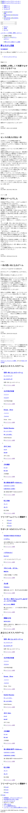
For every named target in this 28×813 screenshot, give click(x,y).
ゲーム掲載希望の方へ (10, 805)
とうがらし (7, 539)
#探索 (5, 28)
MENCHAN (7, 621)
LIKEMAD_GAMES (9, 485)
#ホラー (6, 26)
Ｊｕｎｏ (6, 413)
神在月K (6, 571)
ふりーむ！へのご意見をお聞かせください (15, 807)
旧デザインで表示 (9, 802)
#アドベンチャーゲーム (10, 56)
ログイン (19, 33)
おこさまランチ (8, 375)
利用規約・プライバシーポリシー (13, 797)
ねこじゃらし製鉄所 (9, 604)
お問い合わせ (7, 804)
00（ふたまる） (8, 431)
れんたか (6, 556)
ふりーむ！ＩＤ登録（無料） (9, 33)
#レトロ (6, 30)
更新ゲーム (7, 7)
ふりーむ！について (9, 801)
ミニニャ (6, 394)
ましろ (5, 504)
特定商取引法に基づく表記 (11, 799)
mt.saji (5, 449)
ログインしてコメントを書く (9, 360)
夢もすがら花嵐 (7, 46)
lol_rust (5, 467)
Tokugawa (6, 587)
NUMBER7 (4, 49)
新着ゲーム (7, 6)
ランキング (7, 9)
